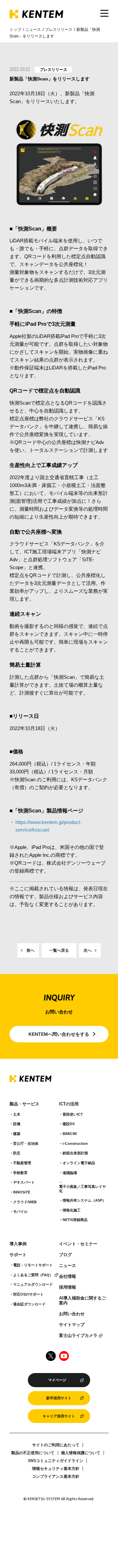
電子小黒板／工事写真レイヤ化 (82, 1189)
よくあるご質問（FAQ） (33, 1275)
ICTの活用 (69, 1104)
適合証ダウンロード (29, 1304)
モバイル (20, 1211)
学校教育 (20, 1173)
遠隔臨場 (70, 1173)
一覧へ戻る (59, 950)
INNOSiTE (21, 1192)
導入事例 (18, 1244)
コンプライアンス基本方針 (55, 1476)
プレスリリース (58, 29)
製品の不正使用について (32, 1453)
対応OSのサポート (28, 1294)
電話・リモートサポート (33, 1265)
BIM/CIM (70, 1134)
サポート (18, 1255)
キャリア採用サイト (59, 1416)
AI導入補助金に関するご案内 (82, 1300)
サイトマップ (72, 1324)
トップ (15, 29)
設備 (16, 1124)
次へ (87, 950)
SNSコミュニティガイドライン (55, 1460)
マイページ (57, 1380)
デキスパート (24, 1182)
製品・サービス (24, 1104)
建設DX (69, 1124)
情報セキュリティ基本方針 (55, 1468)
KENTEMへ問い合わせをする (59, 1034)
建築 (16, 1134)
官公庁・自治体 (25, 1143)
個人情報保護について (80, 1453)
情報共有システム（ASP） (84, 1200)
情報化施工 (72, 1210)
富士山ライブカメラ (78, 1335)
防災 (16, 1153)
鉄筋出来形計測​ (75, 1153)
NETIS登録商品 (75, 1220)
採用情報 (67, 1287)
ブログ (65, 1255)
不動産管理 (22, 1163)
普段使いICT (73, 1114)
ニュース (33, 29)
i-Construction (75, 1143)
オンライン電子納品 (79, 1163)
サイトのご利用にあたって (55, 1445)
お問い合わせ (72, 1314)
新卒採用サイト (58, 1398)
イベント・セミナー (78, 1244)
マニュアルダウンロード (33, 1284)
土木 (16, 1114)
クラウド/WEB (25, 1202)
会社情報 (67, 1276)
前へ (30, 950)
